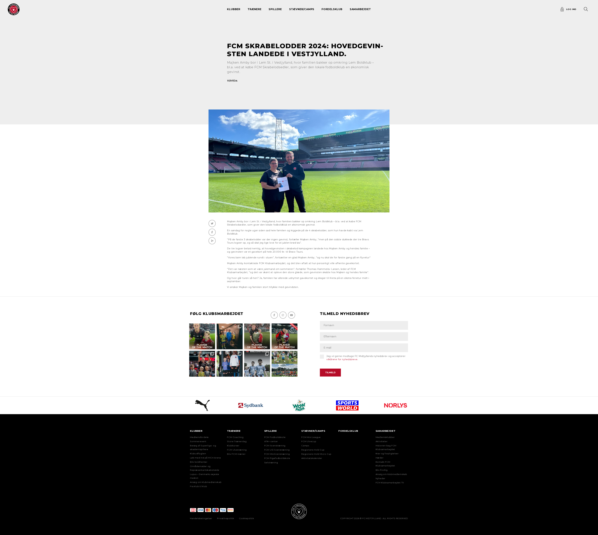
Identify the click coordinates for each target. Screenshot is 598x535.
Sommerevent (198, 441)
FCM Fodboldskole (275, 437)
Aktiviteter (382, 441)
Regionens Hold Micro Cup (316, 454)
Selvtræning (271, 462)
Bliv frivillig (382, 470)
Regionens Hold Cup (312, 450)
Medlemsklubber (385, 437)
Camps (305, 445)
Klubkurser (233, 445)
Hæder (380, 457)
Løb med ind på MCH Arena (205, 457)
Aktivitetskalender (311, 458)
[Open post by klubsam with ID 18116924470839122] (284, 364)
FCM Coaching (235, 437)
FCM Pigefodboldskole (277, 458)
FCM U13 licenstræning (277, 450)
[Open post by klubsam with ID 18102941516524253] (284, 336)
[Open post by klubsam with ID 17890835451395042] (229, 364)
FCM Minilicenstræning (277, 454)
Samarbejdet (386, 430)
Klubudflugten (198, 453)
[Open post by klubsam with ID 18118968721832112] (257, 364)
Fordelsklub (332, 9)
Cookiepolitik (246, 518)
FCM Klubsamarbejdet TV (390, 482)
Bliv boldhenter (198, 462)
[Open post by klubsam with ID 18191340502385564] (202, 336)
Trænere (234, 430)
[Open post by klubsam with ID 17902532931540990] (229, 336)
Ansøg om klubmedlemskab (205, 482)
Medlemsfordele (199, 437)
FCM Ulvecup (308, 441)
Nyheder (380, 478)
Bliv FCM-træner (236, 454)
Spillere (270, 430)
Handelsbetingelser (201, 518)
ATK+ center (271, 441)
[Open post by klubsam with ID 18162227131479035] (202, 364)
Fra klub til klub (198, 486)
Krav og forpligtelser (387, 453)
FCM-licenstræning (275, 445)
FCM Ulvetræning (237, 450)
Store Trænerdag (237, 441)
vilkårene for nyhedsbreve (342, 359)
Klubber (196, 430)
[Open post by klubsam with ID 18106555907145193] (257, 336)
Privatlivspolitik (225, 518)
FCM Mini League (311, 437)
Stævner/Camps (301, 9)
